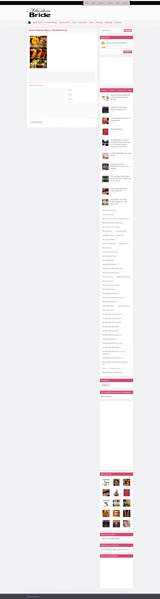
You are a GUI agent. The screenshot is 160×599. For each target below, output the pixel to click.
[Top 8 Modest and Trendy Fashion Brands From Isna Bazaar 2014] (116, 503)
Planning (99, 22)
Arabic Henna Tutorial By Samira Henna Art (119, 189)
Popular (104, 90)
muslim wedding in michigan (110, 293)
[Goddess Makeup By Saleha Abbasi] (127, 524)
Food (74, 22)
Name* (70, 90)
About (86, 3)
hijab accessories (107, 247)
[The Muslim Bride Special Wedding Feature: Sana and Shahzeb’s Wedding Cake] (116, 493)
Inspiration (82, 22)
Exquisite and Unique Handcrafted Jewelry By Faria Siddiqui (120, 166)
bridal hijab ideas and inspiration (111, 227)
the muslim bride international (110, 331)
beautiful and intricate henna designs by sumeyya (116, 218)
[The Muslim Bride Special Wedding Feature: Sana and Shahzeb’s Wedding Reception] (127, 482)
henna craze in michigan (109, 243)
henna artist (120, 235)
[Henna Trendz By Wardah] (127, 513)
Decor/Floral (38, 22)
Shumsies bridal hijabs (108, 306)
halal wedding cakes (108, 235)
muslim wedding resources (109, 301)
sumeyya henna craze (108, 310)
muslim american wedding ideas (111, 272)
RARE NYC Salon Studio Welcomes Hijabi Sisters (119, 108)
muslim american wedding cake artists (113, 268)
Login (93, 3)
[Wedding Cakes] (116, 513)
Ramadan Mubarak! (117, 129)
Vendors (110, 3)
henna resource (123, 243)
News (91, 22)
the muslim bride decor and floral (112, 322)
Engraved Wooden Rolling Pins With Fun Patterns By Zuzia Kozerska (120, 97)
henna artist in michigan (109, 239)
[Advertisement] (116, 71)
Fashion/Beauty (51, 22)
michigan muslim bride (109, 260)
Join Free (101, 3)
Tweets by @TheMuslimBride (110, 539)
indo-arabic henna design (109, 256)
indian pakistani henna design (110, 252)
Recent (112, 90)
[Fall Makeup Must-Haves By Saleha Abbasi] (106, 503)
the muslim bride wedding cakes (111, 347)
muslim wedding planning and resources (113, 297)
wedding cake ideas (115, 368)
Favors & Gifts (64, 22)
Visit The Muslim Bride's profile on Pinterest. (115, 549)
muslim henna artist (108, 281)
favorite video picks (121, 231)
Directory (118, 22)
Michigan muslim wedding (109, 264)
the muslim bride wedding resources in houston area (115, 363)
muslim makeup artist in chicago (111, 285)
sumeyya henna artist (123, 306)
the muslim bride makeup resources (112, 335)
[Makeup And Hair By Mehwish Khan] (127, 503)
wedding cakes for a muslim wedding (112, 372)
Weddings (108, 22)
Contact (125, 3)
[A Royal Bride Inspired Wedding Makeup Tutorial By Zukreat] (116, 482)
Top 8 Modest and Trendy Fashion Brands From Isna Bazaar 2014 (119, 201)
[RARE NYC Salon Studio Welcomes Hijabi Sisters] (106, 524)
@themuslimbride (106, 396)
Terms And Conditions (32, 597)
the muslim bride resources (110, 339)
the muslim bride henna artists (111, 326)
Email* (70, 94)
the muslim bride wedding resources (112, 358)
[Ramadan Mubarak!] (127, 493)
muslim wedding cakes (108, 289)
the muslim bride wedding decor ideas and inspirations (114, 352)
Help (117, 3)
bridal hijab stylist (107, 231)
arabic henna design (108, 214)
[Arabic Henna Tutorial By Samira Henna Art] (106, 493)
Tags (129, 90)
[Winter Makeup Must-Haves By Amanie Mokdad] (106, 482)
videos (104, 368)
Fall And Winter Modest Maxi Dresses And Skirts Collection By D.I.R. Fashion (121, 178)
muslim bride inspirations (123, 277)
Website (70, 99)
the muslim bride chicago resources (112, 318)
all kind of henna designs (109, 210)
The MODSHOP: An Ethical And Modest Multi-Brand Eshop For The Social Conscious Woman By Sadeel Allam (121, 143)
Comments (121, 90)
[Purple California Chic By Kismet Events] (116, 524)
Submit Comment (36, 122)
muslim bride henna (108, 277)
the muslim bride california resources (112, 314)
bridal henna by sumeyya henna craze (113, 223)
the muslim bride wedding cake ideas (112, 343)
